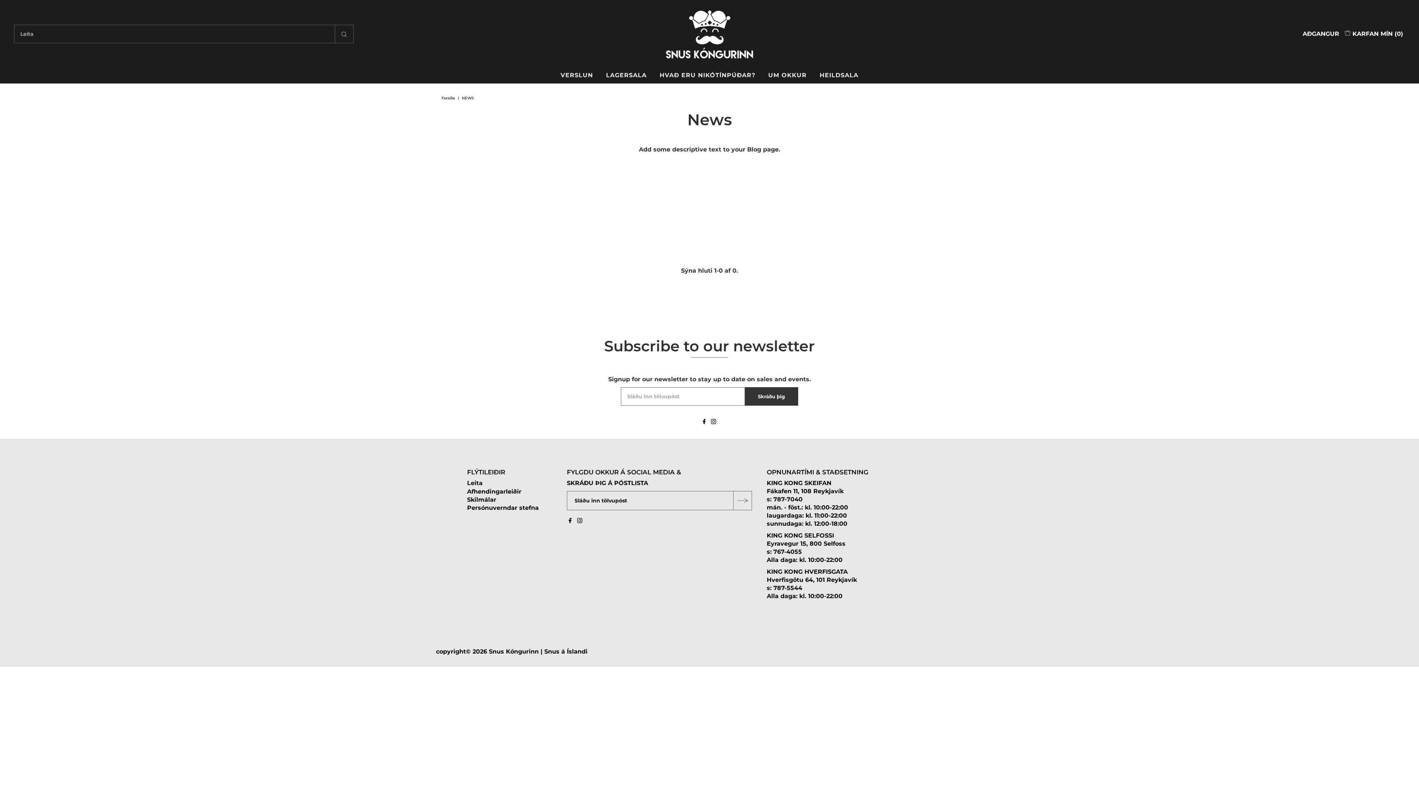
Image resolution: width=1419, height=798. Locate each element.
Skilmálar (481, 499)
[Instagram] (713, 422)
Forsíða (448, 98)
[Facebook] (704, 422)
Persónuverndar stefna (503, 507)
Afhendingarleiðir (494, 491)
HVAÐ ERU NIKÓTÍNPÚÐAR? (707, 75)
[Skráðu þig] (742, 500)
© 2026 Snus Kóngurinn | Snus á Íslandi (527, 651)
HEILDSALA (839, 75)
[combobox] (183, 34)
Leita (475, 483)
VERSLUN (577, 75)
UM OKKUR (787, 75)
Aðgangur (1321, 33)
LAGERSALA (626, 75)
